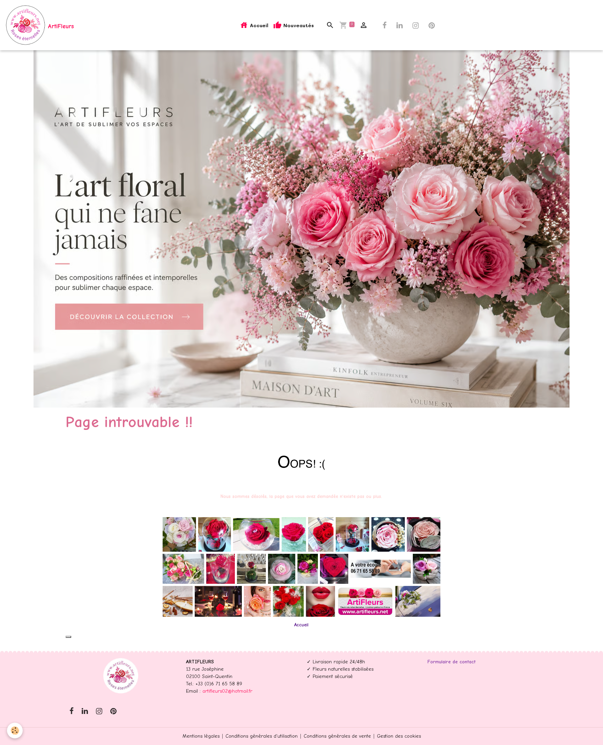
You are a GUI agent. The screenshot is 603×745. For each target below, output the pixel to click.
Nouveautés (298, 25)
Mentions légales (201, 736)
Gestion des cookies (399, 736)
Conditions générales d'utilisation (261, 736)
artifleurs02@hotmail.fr (227, 691)
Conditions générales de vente (337, 736)
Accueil (258, 25)
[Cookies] (15, 730)
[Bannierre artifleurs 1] (301, 566)
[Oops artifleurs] (301, 462)
